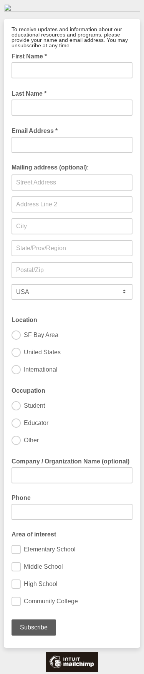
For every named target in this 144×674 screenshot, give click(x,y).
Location (24, 320)
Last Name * (31, 93)
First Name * (31, 55)
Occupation (28, 390)
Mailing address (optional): (50, 167)
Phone (21, 498)
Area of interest (34, 534)
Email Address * (37, 130)
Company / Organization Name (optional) (70, 461)
